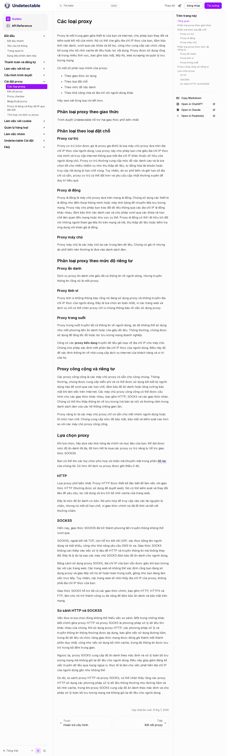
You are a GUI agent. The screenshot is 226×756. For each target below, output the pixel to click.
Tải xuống (213, 5)
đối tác (162, 461)
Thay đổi (169, 5)
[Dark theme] (44, 751)
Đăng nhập (193, 5)
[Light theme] (38, 751)
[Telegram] (179, 5)
